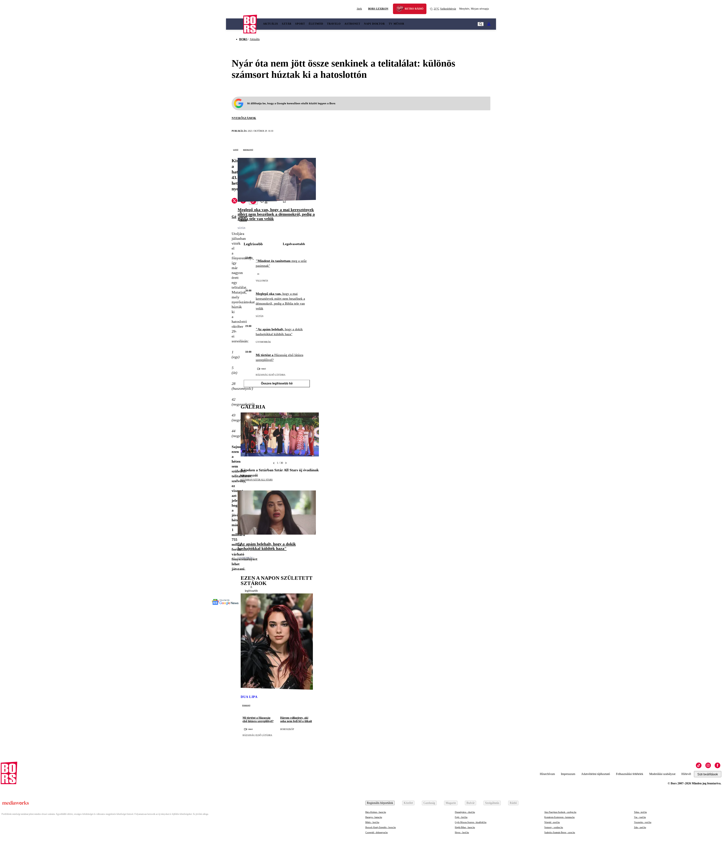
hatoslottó (248, 149)
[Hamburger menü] (235, 24)
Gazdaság (429, 802)
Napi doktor (374, 23)
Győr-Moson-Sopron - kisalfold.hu (470, 822)
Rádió (513, 802)
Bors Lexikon (378, 8)
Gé (234, 216)
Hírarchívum (547, 774)
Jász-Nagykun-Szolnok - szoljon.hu (560, 812)
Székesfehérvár (445, 8)
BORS (243, 39)
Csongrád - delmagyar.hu (376, 832)
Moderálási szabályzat (662, 774)
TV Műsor (396, 23)
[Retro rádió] (401, 9)
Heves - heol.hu (462, 832)
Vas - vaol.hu (640, 817)
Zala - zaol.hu (640, 827)
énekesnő (246, 705)
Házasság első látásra (270, 375)
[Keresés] (481, 24)
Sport (300, 23)
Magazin (451, 802)
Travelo (334, 23)
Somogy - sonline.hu (553, 827)
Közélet (408, 802)
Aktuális (270, 23)
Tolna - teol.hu (640, 812)
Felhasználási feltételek (629, 774)
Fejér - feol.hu (461, 817)
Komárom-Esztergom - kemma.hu (559, 817)
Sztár (286, 23)
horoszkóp (287, 729)
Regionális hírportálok (380, 802)
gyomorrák (263, 342)
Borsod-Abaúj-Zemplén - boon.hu (380, 827)
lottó (235, 149)
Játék (359, 8)
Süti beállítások (707, 774)
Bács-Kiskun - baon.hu (375, 812)
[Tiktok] (699, 765)
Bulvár (470, 802)
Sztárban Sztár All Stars (257, 479)
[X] (234, 201)
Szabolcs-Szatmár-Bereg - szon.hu (559, 832)
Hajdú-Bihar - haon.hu (465, 827)
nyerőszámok (244, 118)
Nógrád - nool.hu (552, 822)
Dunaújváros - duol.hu (465, 812)
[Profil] (488, 24)
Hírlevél (686, 774)
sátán (241, 228)
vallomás (262, 280)
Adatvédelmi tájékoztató (595, 774)
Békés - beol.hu (372, 822)
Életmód (316, 23)
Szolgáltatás (492, 802)
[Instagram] (708, 765)
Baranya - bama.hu (373, 817)
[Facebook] (717, 765)
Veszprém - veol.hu (642, 822)
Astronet (352, 23)
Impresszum (568, 774)
